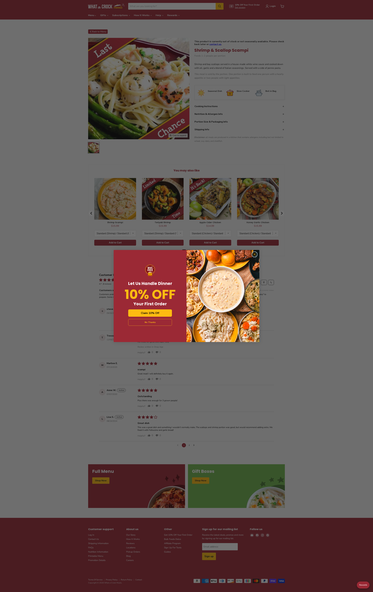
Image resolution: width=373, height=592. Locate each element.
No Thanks (150, 322)
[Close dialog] (254, 254)
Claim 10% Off (150, 313)
